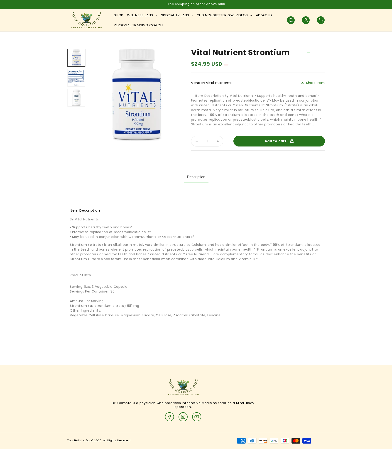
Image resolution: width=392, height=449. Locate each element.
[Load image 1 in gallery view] (76, 58)
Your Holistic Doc (79, 440)
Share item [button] (315, 83)
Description (196, 177)
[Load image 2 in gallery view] (76, 78)
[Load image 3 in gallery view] (76, 98)
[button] (142, 15)
